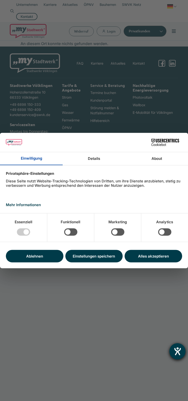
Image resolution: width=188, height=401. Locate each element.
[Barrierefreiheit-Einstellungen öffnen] (177, 351)
